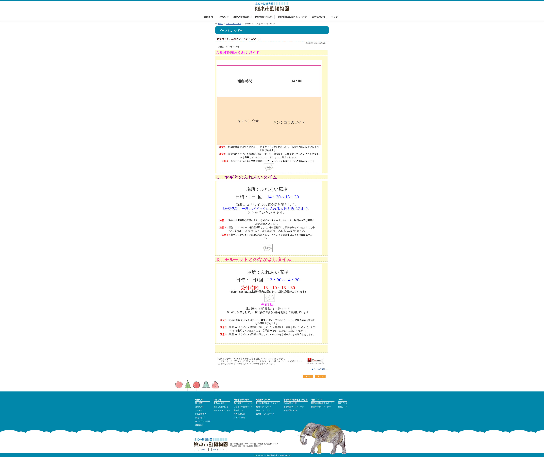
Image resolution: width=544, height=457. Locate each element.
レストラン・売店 (202, 421)
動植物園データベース (243, 403)
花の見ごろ (238, 410)
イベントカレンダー (233, 24)
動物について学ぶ (263, 407)
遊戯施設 (199, 425)
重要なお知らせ (220, 403)
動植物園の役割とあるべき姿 (292, 17)
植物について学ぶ (263, 410)
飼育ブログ (342, 403)
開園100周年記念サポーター (322, 403)
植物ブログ (342, 407)
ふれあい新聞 (239, 418)
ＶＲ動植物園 (239, 414)
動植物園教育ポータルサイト (268, 403)
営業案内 (199, 407)
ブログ (334, 17)
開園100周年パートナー (321, 407)
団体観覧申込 (200, 414)
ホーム (220, 24)
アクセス (199, 410)
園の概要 (199, 403)
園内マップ (199, 418)
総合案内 (208, 17)
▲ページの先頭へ (319, 369)
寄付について (319, 17)
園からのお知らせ (221, 407)
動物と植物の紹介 (242, 17)
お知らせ (224, 17)
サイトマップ (218, 450)
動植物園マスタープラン (294, 407)
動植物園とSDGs (290, 410)
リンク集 (201, 450)
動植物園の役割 (290, 403)
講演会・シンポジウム (265, 414)
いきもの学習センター (243, 407)
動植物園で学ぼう (264, 17)
